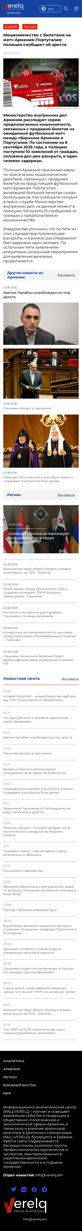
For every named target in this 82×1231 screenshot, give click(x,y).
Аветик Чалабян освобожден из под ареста (37, 737)
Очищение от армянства (22, 871)
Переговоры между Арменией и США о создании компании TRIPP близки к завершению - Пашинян (35, 592)
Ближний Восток (19, 1085)
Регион (10, 1077)
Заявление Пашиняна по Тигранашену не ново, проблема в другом (36, 810)
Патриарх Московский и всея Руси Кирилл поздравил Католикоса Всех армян (38, 790)
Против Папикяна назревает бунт (30, 910)
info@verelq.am (35, 1219)
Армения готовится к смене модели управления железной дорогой (32, 951)
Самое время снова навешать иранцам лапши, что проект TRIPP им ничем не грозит (39, 990)
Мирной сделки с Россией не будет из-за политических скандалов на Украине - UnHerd (36, 831)
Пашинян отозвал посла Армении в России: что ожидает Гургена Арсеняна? (38, 970)
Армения (11, 1069)
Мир (7, 1093)
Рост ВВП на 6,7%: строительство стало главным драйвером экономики (34, 1031)
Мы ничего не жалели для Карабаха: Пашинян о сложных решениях (32, 614)
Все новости (70, 678)
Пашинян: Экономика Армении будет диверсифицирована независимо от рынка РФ (38, 659)
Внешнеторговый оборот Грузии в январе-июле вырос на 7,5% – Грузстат (37, 1012)
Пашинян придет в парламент (27, 753)
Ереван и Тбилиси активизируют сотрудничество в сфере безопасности (34, 771)
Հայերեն (11, 26)
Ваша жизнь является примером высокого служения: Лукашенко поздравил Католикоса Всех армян (39, 929)
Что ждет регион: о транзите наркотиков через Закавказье (35, 719)
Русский (30, 26)
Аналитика (13, 1061)
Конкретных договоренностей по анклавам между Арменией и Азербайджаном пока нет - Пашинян (39, 636)
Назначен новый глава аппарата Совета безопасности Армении (34, 853)
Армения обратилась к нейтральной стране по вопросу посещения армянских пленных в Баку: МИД (39, 890)
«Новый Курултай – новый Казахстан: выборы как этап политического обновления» (39, 698)
